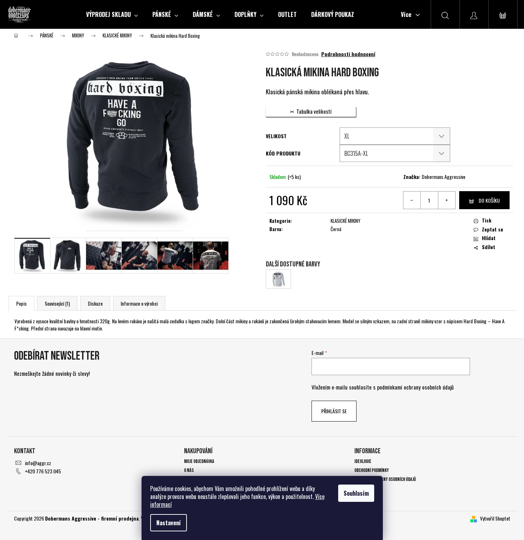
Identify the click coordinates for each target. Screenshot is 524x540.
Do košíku (489, 200)
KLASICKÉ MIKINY (345, 220)
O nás (189, 470)
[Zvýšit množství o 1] (446, 200)
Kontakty (363, 488)
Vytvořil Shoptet (495, 518)
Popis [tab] (21, 303)
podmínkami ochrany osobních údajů (415, 387)
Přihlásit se (334, 411)
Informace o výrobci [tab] (139, 303)
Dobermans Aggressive (443, 176)
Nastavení (168, 522)
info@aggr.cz (38, 463)
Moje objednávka (199, 461)
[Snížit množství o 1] (412, 200)
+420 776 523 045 (43, 471)
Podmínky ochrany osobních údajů (385, 479)
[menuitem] (112, 14)
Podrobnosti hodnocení (348, 54)
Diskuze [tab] (95, 303)
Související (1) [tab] (57, 303)
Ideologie (362, 461)
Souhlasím (356, 493)
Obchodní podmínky (371, 470)
